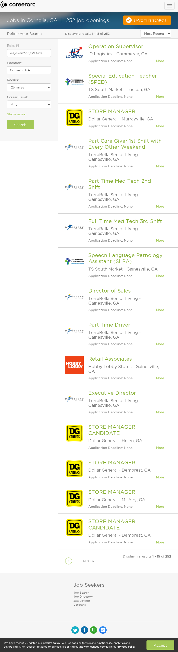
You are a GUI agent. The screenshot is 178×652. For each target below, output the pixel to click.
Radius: (13, 80)
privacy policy (51, 643)
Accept (160, 645)
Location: (14, 63)
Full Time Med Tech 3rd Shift (125, 221)
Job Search (81, 592)
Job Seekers (89, 585)
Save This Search (150, 20)
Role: (11, 45)
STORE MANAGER (111, 111)
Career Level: (17, 97)
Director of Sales (109, 290)
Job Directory (83, 596)
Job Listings (81, 600)
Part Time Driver (109, 325)
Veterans (79, 604)
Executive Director (112, 393)
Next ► (89, 561)
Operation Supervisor (115, 46)
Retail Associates (110, 359)
